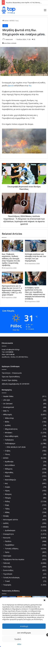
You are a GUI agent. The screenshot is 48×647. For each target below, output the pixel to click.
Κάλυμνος (8, 469)
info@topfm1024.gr (13, 349)
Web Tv (6, 411)
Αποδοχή (24, 626)
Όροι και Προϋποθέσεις (11, 376)
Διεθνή (7, 425)
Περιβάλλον (9, 545)
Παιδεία (8, 541)
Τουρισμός (7, 585)
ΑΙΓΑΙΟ (12, 21)
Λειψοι (7, 487)
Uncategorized (8, 407)
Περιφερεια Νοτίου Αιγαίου (13, 559)
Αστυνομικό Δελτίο (10, 519)
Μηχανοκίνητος (11, 429)
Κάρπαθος (9, 472)
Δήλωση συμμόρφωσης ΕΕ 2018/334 (15, 384)
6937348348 (10, 354)
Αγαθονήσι (9, 461)
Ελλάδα (6, 527)
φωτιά (10, 85)
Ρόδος (7, 501)
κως (17, 21)
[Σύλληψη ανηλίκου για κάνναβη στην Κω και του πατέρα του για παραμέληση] (35, 246)
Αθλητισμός (7, 414)
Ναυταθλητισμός (11, 436)
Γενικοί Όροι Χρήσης (9, 380)
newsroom (9, 39)
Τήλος (7, 509)
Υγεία (7, 552)
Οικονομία (7, 556)
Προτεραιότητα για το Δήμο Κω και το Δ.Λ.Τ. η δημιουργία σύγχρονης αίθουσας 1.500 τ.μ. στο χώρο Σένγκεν (12, 290)
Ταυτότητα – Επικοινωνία (12, 373)
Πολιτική (6, 563)
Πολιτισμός (7, 567)
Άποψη (6, 516)
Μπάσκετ (8, 432)
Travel (7, 581)
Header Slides (8, 396)
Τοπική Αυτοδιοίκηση (11, 577)
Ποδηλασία (9, 440)
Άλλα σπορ (9, 418)
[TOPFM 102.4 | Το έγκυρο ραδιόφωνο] (8, 10)
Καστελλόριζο (10, 480)
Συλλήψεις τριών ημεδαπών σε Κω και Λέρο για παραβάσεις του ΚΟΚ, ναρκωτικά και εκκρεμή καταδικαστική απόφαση (35, 293)
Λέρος (7, 490)
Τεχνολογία (7, 574)
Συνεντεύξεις (8, 570)
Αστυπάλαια (10, 465)
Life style (6, 400)
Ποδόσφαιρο (10, 443)
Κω (30, 85)
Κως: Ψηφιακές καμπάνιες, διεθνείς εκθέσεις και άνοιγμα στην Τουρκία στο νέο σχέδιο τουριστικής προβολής (11, 259)
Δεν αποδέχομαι (24, 632)
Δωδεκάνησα (10, 530)
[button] (44, 600)
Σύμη (7, 505)
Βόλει (7, 422)
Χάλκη (7, 512)
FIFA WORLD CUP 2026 (16, 447)
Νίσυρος (8, 494)
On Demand (7, 403)
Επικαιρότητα (8, 534)
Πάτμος (8, 498)
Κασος (7, 476)
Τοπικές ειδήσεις (11, 548)
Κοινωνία (6, 538)
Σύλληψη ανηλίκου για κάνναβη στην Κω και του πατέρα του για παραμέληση (35, 257)
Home (6, 21)
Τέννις (7, 454)
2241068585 (9, 352)
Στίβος (7, 451)
